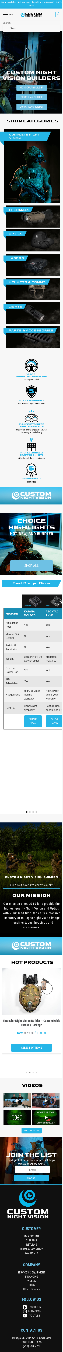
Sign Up (31, 1177)
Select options (31, 1047)
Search (6, 22)
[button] (57, 14)
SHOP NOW (33, 721)
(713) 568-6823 (31, 1346)
